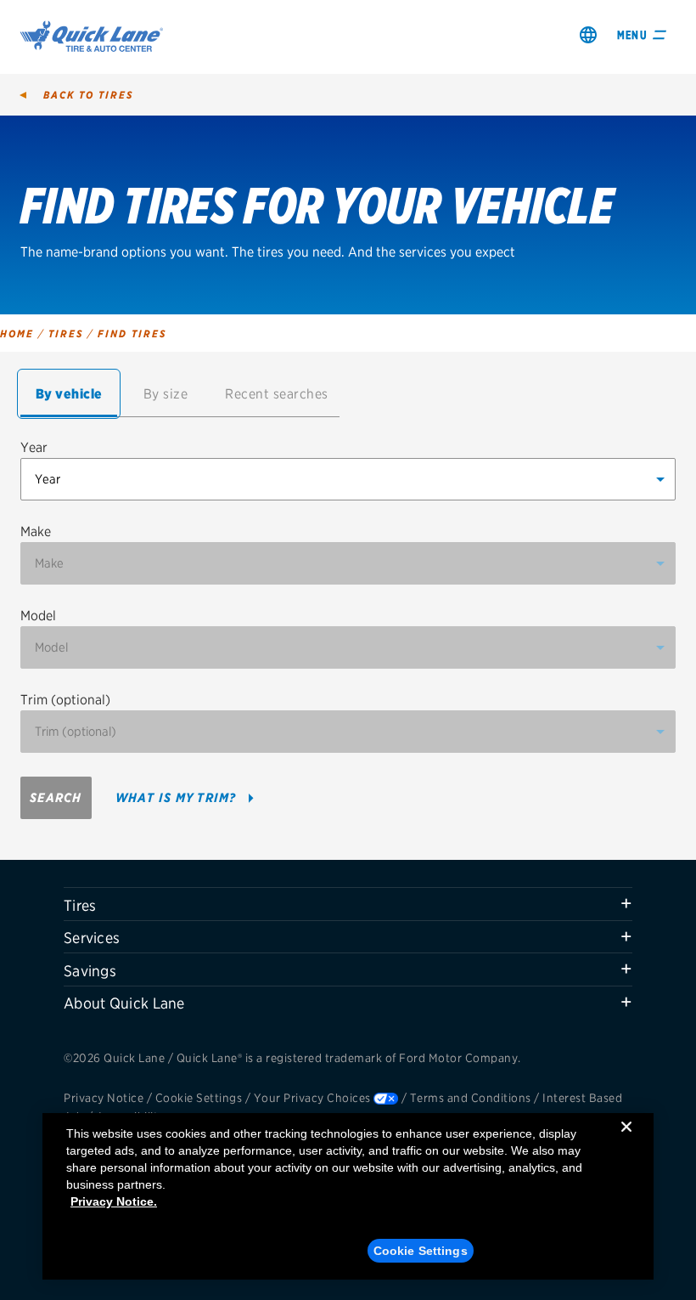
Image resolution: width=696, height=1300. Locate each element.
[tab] (348, 904)
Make (35, 531)
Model (38, 616)
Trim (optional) (65, 700)
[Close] (626, 1140)
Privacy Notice (103, 1098)
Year (34, 447)
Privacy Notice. (113, 1201)
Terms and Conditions (470, 1098)
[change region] (588, 34)
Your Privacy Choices (312, 1098)
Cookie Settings (199, 1098)
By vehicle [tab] (69, 394)
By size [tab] (165, 394)
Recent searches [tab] (276, 394)
